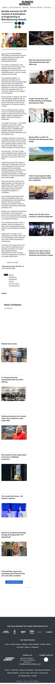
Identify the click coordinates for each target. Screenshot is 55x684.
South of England (15, 7)
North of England (36, 7)
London (4, 7)
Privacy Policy (43, 673)
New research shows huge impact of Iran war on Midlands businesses (13, 457)
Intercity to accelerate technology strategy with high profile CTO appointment (13, 535)
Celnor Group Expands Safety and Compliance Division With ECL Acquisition (40, 178)
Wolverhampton (14, 286)
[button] (16, 23)
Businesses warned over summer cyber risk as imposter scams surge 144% (13, 418)
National (27, 647)
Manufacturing (14, 283)
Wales (48, 644)
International (34, 647)
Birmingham (12, 277)
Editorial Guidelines (13, 673)
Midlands (25, 7)
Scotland (47, 7)
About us (7, 670)
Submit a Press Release (26, 670)
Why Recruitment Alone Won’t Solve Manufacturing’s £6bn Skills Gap (40, 62)
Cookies (34, 676)
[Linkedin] (46, 659)
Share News (15, 670)
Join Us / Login (24, 673)
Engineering (13, 279)
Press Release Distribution (42, 670)
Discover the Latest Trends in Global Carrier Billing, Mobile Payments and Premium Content (41, 253)
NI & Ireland (20, 647)
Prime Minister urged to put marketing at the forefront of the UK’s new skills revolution (13, 573)
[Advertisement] (14, 328)
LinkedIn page (10, 268)
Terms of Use (34, 673)
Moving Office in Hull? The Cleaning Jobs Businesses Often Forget (41, 139)
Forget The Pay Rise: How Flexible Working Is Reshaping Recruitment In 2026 (40, 101)
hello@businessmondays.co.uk (30, 664)
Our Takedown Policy (24, 676)
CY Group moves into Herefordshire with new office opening (12, 380)
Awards (11, 275)
